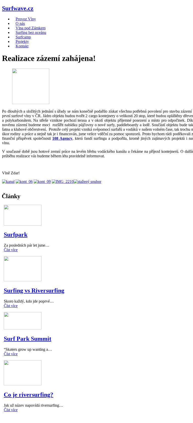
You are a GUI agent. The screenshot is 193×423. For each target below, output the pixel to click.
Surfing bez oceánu (31, 32)
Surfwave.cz (17, 8)
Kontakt (22, 46)
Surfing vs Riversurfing (34, 290)
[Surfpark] (22, 224)
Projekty (22, 41)
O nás (20, 23)
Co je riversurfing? (28, 394)
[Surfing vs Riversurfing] (22, 280)
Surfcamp (23, 37)
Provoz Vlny (26, 19)
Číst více (11, 250)
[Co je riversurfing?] (22, 384)
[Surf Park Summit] (22, 328)
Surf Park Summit (27, 338)
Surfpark (15, 234)
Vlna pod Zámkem (30, 28)
